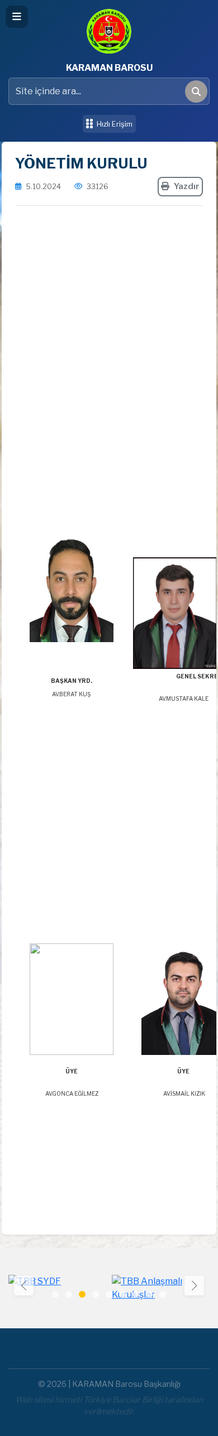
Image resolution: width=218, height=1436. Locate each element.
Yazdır (187, 186)
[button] (194, 1285)
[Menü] (17, 17)
